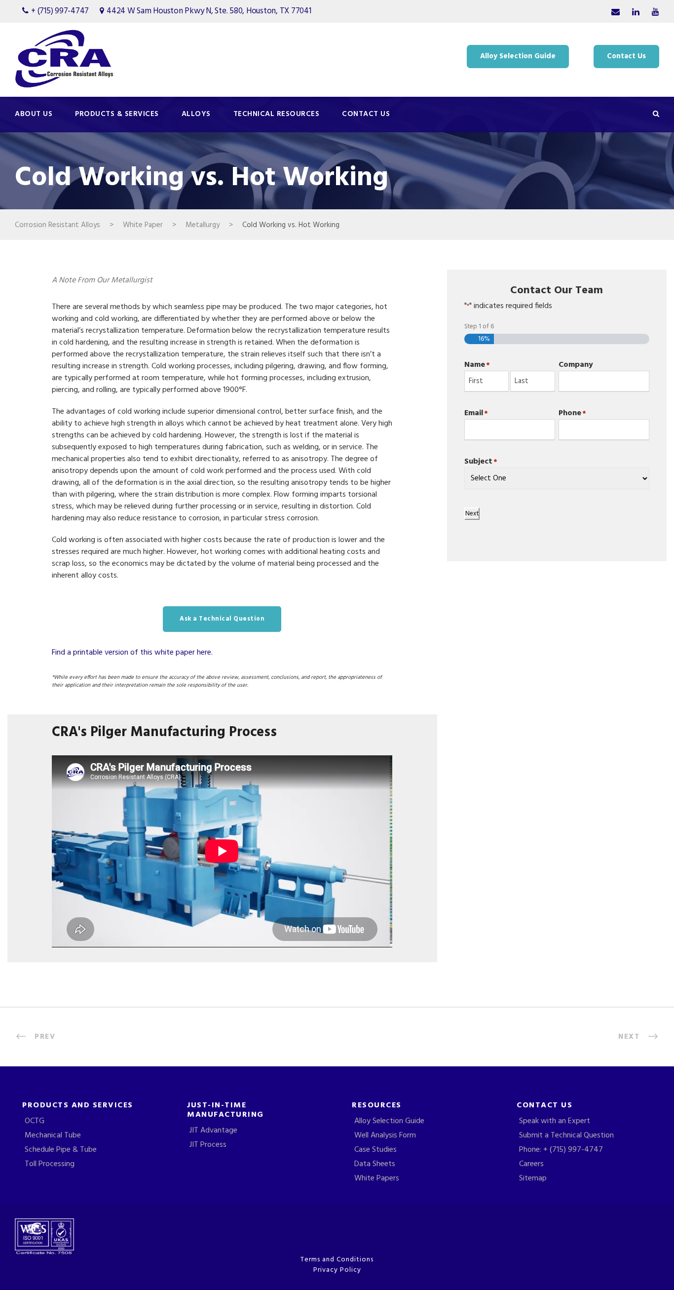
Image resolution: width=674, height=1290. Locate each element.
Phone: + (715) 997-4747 (561, 1149)
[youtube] (655, 12)
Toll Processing (50, 1164)
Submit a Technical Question (566, 1135)
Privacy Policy (337, 1270)
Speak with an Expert (554, 1121)
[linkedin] (635, 12)
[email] (615, 12)
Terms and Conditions (337, 1259)
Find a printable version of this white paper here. (132, 652)
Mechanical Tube (53, 1135)
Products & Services (117, 114)
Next (472, 513)
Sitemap (533, 1178)
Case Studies (375, 1149)
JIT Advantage (213, 1130)
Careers (531, 1164)
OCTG (34, 1121)
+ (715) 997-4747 (60, 11)
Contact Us (626, 56)
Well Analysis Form (385, 1135)
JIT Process (207, 1144)
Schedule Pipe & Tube (61, 1149)
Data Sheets (374, 1164)
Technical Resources (276, 114)
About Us (33, 114)
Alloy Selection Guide (518, 56)
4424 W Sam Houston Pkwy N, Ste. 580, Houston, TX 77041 (209, 11)
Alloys (196, 114)
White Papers (376, 1178)
